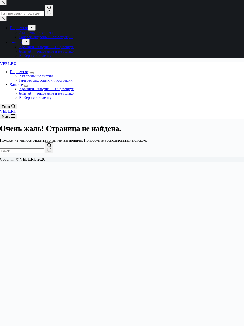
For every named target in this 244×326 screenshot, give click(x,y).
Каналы (16, 85)
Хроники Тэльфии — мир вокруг (46, 89)
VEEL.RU (8, 64)
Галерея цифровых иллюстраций (46, 80)
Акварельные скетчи (36, 76)
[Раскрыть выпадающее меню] (32, 73)
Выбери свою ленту (35, 97)
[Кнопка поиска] (49, 147)
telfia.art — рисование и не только (46, 93)
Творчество (19, 72)
